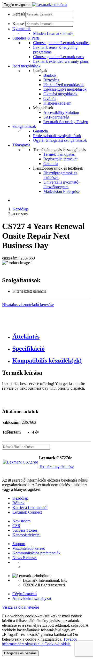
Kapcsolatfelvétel (26, 535)
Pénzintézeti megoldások (63, 84)
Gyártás (49, 98)
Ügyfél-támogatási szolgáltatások (60, 140)
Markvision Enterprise (61, 191)
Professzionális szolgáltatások (57, 135)
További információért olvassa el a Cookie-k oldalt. (39, 641)
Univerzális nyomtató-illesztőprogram (61, 184)
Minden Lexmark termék (53, 33)
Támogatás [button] (21, 145)
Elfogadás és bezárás (20, 653)
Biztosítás (51, 80)
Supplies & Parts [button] (26, 38)
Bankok (49, 75)
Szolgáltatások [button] (24, 126)
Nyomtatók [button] (21, 29)
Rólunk (18, 503)
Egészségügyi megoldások (65, 89)
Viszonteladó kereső (28, 548)
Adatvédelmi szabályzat (31, 598)
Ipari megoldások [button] (26, 66)
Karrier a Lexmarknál (30, 507)
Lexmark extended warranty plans (61, 61)
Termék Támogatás (59, 154)
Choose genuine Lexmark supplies (61, 43)
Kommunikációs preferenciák (36, 553)
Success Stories (24, 530)
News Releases (24, 557)
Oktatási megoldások (60, 94)
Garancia (40, 131)
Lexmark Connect (27, 512)
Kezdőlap (20, 209)
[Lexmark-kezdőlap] (49, 4)
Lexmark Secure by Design (65, 122)
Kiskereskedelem (57, 103)
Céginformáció (24, 594)
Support (18, 543)
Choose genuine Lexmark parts (58, 56)
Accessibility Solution (61, 112)
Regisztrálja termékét (60, 159)
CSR (16, 525)
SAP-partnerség (56, 117)
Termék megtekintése (56, 466)
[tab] (51, 336)
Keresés (18, 14)
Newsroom (21, 521)
